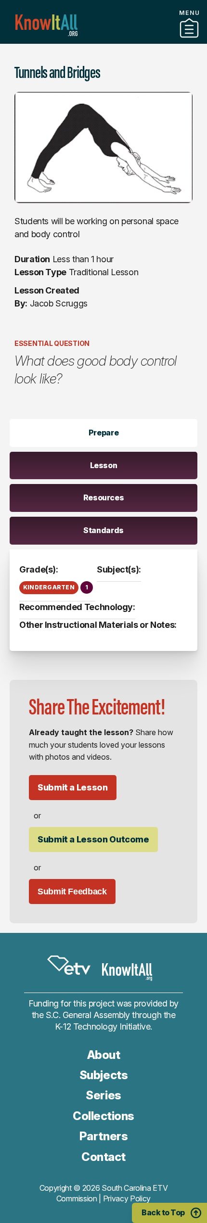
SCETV (69, 965)
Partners (103, 40)
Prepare (103, 432)
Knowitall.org (46, 25)
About (103, 1055)
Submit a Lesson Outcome (93, 839)
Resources (103, 497)
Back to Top (163, 1212)
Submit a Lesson (73, 787)
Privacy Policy (127, 1198)
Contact (103, 1157)
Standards (103, 530)
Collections (103, 1116)
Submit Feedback (72, 891)
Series (103, 1095)
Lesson (103, 465)
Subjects (103, 1075)
